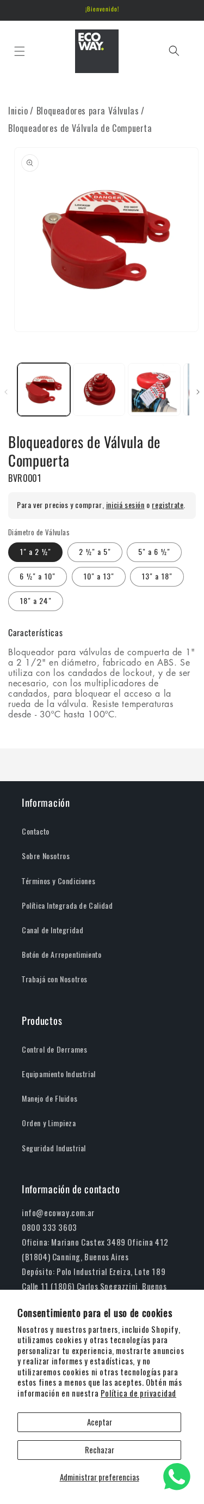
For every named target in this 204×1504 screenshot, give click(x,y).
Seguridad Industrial (54, 1148)
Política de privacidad (138, 1393)
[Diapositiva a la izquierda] (6, 392)
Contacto (36, 831)
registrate (167, 505)
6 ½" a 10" (37, 576)
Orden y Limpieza (49, 1123)
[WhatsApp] (176, 1476)
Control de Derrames (54, 1049)
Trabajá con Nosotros (55, 979)
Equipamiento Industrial (59, 1074)
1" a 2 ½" (35, 552)
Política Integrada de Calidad (67, 906)
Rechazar (99, 1450)
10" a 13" (98, 576)
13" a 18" (156, 576)
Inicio (18, 111)
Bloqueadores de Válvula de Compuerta (80, 128)
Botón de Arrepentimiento (61, 955)
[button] (19, 51)
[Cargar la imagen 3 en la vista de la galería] (154, 389)
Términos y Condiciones (58, 881)
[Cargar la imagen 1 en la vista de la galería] (43, 389)
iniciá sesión (125, 505)
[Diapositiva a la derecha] (198, 392)
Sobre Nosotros (46, 856)
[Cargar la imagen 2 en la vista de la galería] (99, 389)
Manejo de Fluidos (49, 1099)
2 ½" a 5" (95, 552)
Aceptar (99, 1422)
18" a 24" (36, 601)
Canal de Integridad (52, 930)
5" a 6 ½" (154, 552)
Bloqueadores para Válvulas (87, 111)
